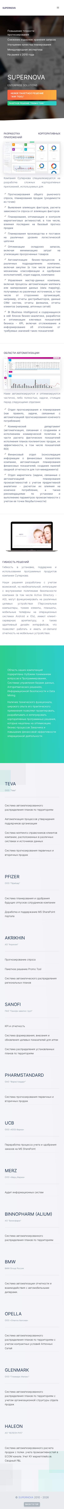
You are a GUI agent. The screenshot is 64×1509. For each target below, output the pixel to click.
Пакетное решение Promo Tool (23, 969)
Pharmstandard (24, 1075)
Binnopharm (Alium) (28, 1214)
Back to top (32, 1504)
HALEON (14, 1426)
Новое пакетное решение (27, 95)
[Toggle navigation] (58, 7)
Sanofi (13, 1004)
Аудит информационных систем (24, 1192)
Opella (13, 1313)
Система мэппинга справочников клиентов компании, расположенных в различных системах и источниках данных (31, 837)
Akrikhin (15, 938)
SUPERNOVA (9, 8)
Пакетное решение (27, 103)
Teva (10, 783)
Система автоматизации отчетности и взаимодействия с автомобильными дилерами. (28, 1287)
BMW (10, 1261)
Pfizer (12, 876)
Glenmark (17, 1370)
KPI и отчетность (15, 1026)
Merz (11, 1170)
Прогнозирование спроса (20, 959)
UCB (9, 1123)
